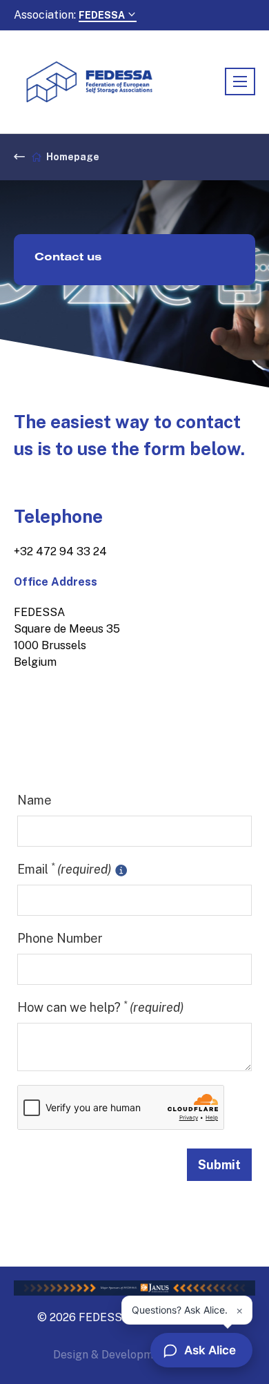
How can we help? (100, 1007)
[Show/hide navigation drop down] (240, 81)
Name (34, 800)
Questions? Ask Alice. (180, 1310)
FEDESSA (103, 15)
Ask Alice (210, 1350)
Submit (219, 1164)
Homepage (72, 156)
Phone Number (60, 938)
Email (64, 868)
